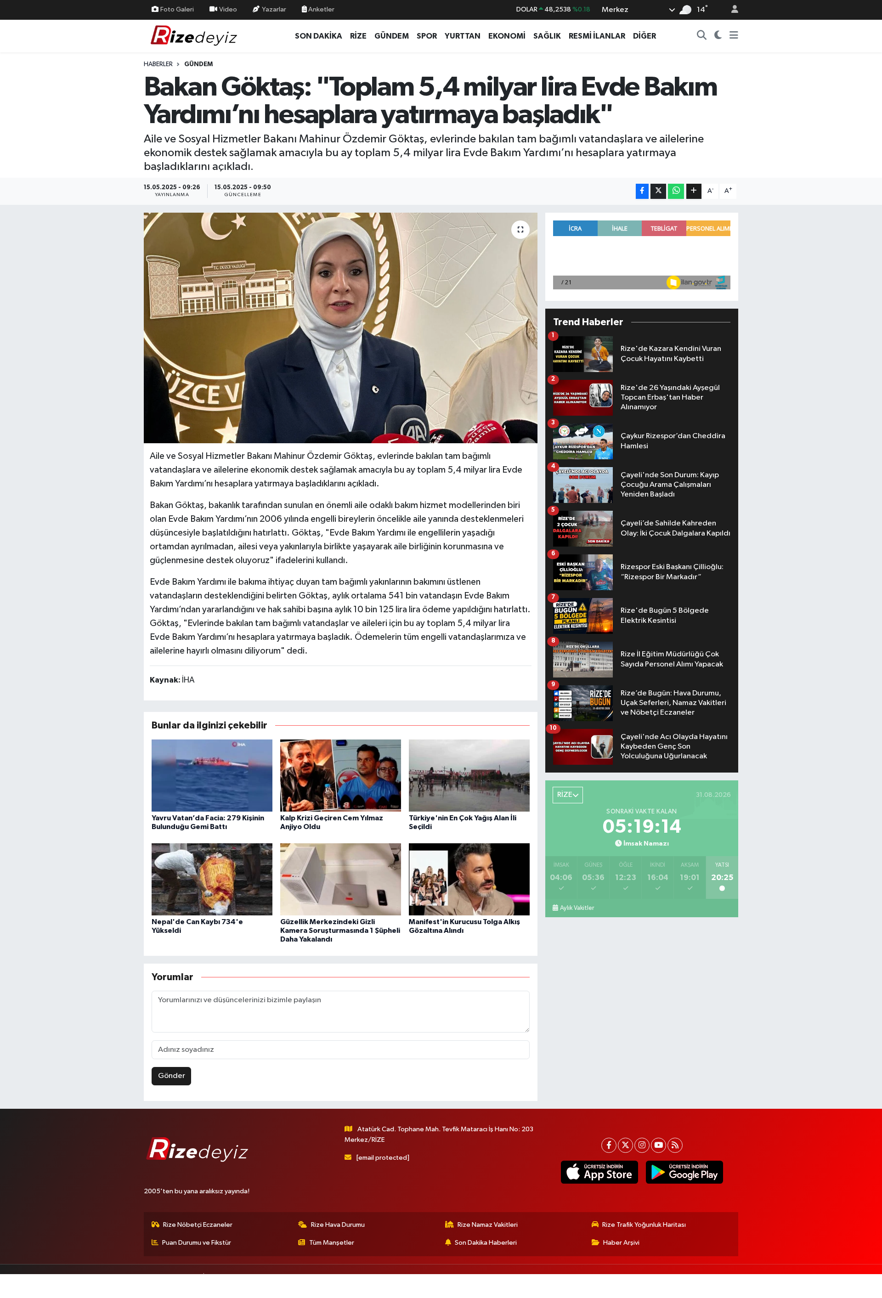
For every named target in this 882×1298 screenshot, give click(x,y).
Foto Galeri (177, 9)
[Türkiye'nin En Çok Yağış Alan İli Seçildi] (469, 775)
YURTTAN (463, 36)
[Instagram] (642, 1145)
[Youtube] (658, 1145)
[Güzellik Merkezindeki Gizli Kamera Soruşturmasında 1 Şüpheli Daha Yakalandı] (340, 879)
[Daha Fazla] (693, 191)
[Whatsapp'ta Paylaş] (676, 191)
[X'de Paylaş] (658, 191)
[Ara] (702, 36)
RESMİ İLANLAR (597, 36)
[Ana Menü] (733, 36)
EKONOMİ (507, 36)
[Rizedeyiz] (195, 35)
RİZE (358, 36)
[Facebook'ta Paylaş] (642, 191)
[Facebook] (608, 1145)
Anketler (320, 9)
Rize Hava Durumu (338, 1224)
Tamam (730, 1284)
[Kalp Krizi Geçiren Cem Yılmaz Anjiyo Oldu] (340, 775)
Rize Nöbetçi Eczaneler (197, 1224)
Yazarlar (274, 9)
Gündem (198, 64)
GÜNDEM (391, 36)
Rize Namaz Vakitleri (488, 1224)
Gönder (171, 1076)
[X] (625, 1145)
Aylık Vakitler (577, 908)
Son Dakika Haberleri (486, 1242)
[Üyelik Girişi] (731, 10)
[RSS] (675, 1145)
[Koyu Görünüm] (718, 36)
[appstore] (599, 1172)
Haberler (158, 64)
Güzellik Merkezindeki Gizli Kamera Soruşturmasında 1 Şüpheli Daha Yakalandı (340, 930)
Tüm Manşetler (331, 1242)
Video (228, 9)
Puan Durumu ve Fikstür (196, 1242)
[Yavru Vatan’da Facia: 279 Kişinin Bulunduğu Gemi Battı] (212, 775)
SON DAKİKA (318, 36)
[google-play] (684, 1172)
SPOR (427, 36)
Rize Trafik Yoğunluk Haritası (644, 1224)
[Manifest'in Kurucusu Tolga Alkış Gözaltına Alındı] (469, 879)
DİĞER (644, 36)
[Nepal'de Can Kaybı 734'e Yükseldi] (212, 879)
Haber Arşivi (621, 1242)
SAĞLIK (547, 36)
